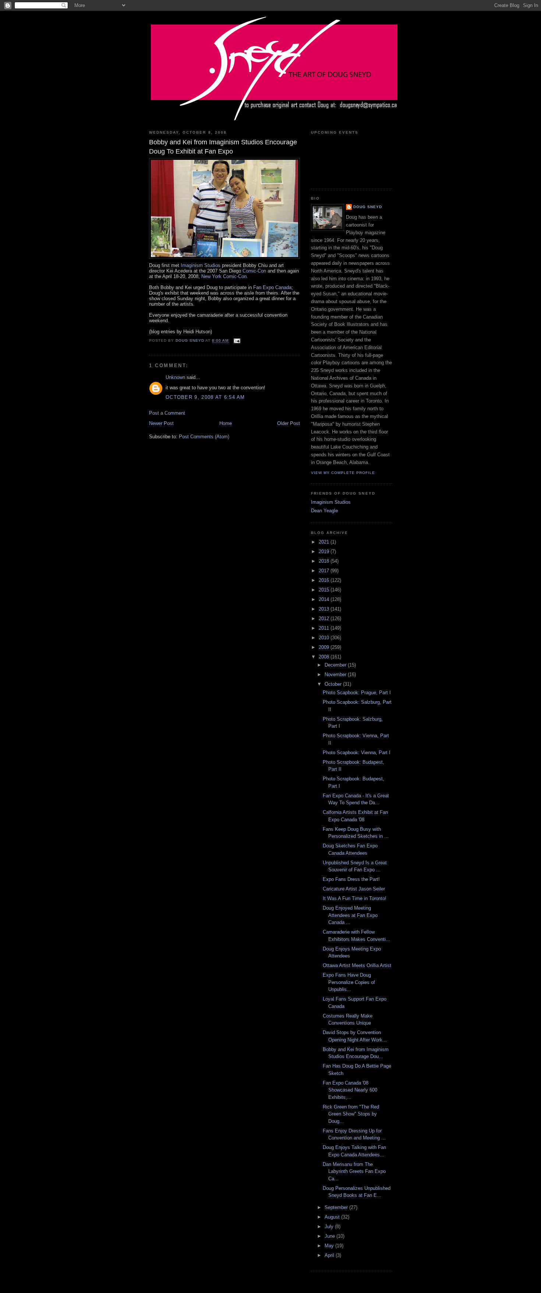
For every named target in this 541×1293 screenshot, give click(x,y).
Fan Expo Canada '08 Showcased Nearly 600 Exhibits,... (350, 1090)
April (330, 1255)
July (330, 1226)
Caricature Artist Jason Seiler (354, 889)
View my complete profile (343, 473)
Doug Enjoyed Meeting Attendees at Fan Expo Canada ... (350, 915)
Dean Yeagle (324, 510)
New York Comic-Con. (224, 276)
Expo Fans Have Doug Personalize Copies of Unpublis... (349, 982)
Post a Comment (167, 413)
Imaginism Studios (331, 502)
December (336, 665)
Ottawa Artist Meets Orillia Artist (357, 965)
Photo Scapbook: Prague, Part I (357, 692)
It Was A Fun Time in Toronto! (354, 898)
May (330, 1245)
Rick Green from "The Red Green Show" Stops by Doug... (351, 1114)
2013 (324, 609)
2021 (324, 542)
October (334, 684)
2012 (324, 618)
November (336, 674)
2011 (324, 628)
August (333, 1217)
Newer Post (161, 423)
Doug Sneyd (367, 207)
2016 (324, 580)
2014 (324, 599)
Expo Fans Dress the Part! (351, 879)
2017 (324, 570)
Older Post (288, 423)
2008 (324, 657)
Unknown (175, 377)
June (330, 1236)
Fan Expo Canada (272, 287)
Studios (200, 265)
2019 (324, 551)
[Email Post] (236, 341)
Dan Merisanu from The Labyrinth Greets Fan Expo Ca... (354, 1171)
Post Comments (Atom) (204, 436)
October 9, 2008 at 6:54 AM (205, 397)
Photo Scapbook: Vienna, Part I (356, 752)
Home (225, 423)
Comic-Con (254, 271)
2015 (324, 590)
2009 (324, 647)
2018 (324, 561)
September (337, 1207)
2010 (324, 637)
